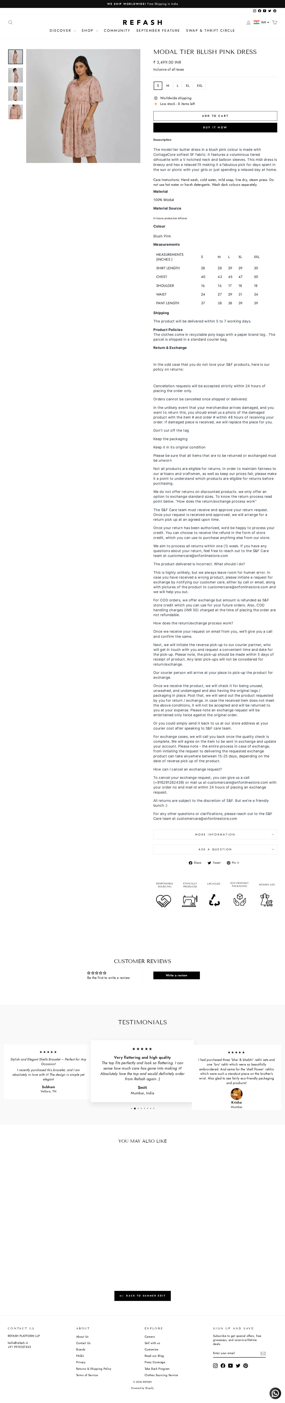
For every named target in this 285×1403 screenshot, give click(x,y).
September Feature (158, 30)
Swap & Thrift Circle (210, 30)
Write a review (176, 975)
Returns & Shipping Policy (93, 1369)
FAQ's (80, 1356)
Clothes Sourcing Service (161, 1375)
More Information (215, 834)
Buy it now (215, 127)
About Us (82, 1337)
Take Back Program (157, 1369)
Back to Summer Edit (145, 1295)
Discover (61, 30)
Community (117, 30)
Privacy (81, 1362)
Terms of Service (87, 1375)
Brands (80, 1349)
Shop (88, 30)
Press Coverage (155, 1362)
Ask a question (215, 849)
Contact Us (83, 1343)
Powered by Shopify (142, 1388)
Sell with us (152, 1343)
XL (187, 85)
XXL (199, 85)
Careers (150, 1337)
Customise (151, 1349)
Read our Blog (154, 1356)
